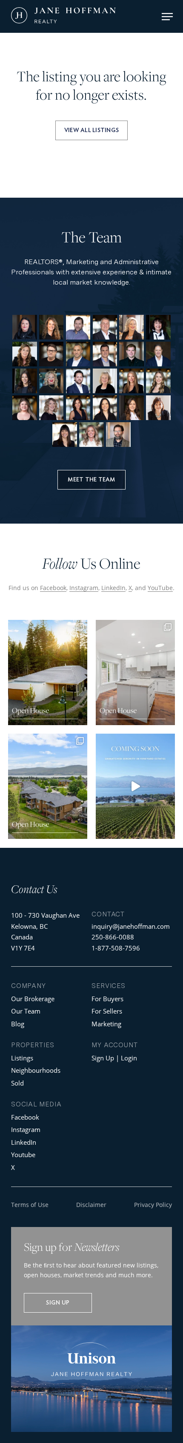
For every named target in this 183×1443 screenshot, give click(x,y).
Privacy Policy (153, 1205)
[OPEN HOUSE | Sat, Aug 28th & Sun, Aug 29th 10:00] (47, 672)
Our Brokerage (32, 998)
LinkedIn (113, 588)
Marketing (106, 1024)
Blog (17, 1024)
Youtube (23, 1154)
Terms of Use (30, 1205)
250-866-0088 (113, 937)
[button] (167, 16)
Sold (17, 1083)
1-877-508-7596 (116, 948)
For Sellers (107, 1011)
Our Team (25, 1011)
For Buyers (107, 998)
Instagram (83, 588)
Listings (22, 1058)
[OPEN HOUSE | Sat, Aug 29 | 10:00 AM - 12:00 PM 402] (135, 672)
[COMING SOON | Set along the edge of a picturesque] (135, 786)
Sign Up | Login (114, 1058)
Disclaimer (91, 1205)
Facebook (53, 588)
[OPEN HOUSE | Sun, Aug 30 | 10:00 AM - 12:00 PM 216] (47, 786)
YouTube (160, 588)
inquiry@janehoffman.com (131, 926)
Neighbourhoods (35, 1070)
